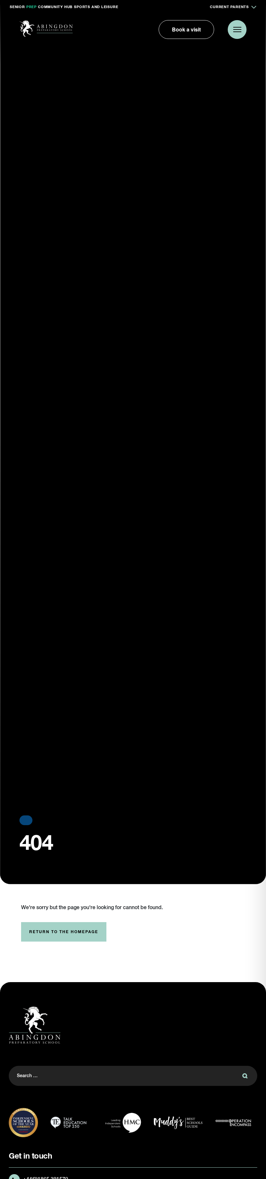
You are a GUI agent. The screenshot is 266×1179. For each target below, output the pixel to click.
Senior (17, 7)
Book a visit (186, 29)
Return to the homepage (63, 932)
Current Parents (229, 7)
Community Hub (55, 7)
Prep (31, 7)
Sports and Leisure (96, 7)
